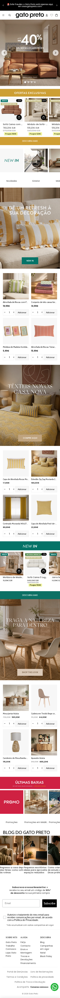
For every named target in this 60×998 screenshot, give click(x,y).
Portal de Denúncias (17, 971)
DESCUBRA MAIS (30, 140)
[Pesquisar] (9, 15)
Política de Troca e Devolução (30, 981)
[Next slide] (56, 53)
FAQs (23, 942)
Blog (42, 942)
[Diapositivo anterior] (3, 5)
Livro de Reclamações (42, 971)
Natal (42, 952)
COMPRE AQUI (30, 437)
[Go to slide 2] (28, 82)
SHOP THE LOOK (30, 672)
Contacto (25, 945)
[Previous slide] (4, 53)
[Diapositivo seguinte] (57, 5)
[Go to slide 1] (25, 82)
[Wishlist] (51, 15)
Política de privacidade (42, 976)
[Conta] (47, 15)
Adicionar (22, 312)
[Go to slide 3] (31, 82)
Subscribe (49, 903)
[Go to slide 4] (35, 82)
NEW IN (30, 260)
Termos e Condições (17, 976)
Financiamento (28, 963)
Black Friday (46, 956)
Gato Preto (11, 942)
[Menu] (3, 15)
